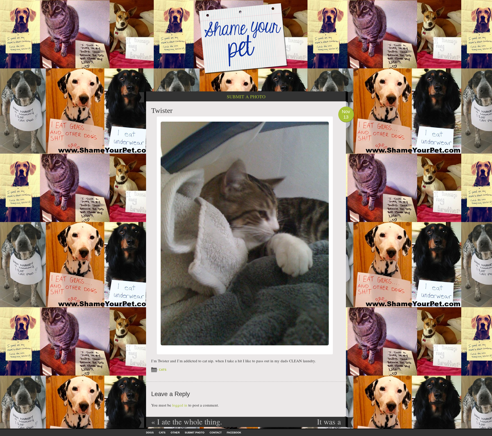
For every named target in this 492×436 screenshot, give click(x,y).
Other (175, 432)
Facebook (234, 432)
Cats (162, 369)
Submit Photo (194, 432)
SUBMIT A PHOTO (246, 96)
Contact (216, 432)
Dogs (150, 432)
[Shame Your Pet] (246, 38)
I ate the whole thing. (186, 421)
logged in (179, 405)
